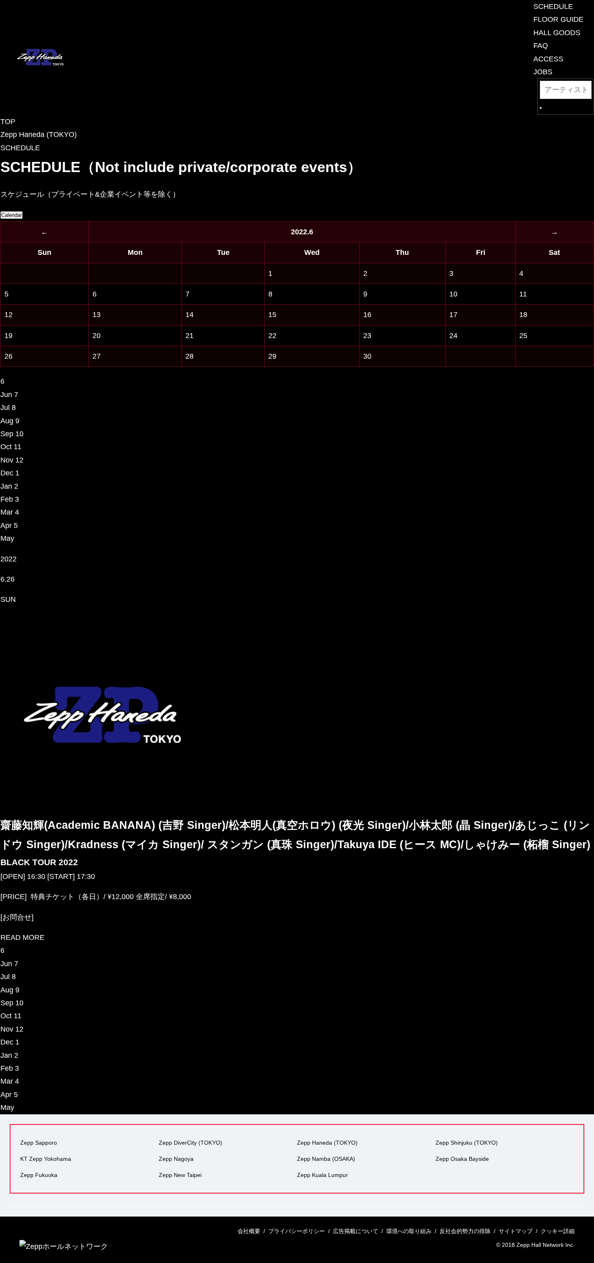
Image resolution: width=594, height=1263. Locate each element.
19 (8, 336)
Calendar (11, 215)
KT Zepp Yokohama (45, 1159)
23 (367, 336)
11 (523, 294)
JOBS (542, 72)
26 (8, 356)
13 (97, 315)
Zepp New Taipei (180, 1175)
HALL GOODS (556, 33)
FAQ (540, 46)
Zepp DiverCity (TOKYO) (190, 1142)
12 (8, 315)
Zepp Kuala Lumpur (322, 1175)
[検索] (540, 108)
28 (189, 356)
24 (453, 336)
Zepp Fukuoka (38, 1175)
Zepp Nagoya (176, 1159)
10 (453, 294)
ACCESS (548, 59)
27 (97, 356)
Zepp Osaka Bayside (462, 1159)
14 (189, 315)
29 (272, 356)
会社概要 (249, 1231)
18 (523, 315)
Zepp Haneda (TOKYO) (38, 134)
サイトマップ (516, 1231)
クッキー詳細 (558, 1231)
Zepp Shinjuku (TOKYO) (467, 1142)
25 (523, 336)
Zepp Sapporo (38, 1142)
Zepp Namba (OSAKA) (326, 1159)
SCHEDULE (553, 6)
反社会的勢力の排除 (465, 1231)
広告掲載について (355, 1231)
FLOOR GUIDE (558, 19)
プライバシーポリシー (296, 1231)
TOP (7, 122)
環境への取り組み (409, 1231)
